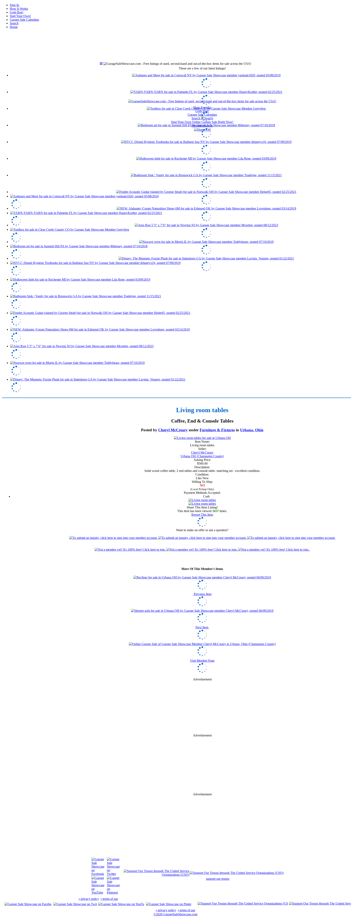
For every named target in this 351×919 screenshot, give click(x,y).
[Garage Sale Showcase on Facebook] (97, 874)
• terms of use (109, 899)
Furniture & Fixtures (217, 430)
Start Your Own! (20, 16)
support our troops (217, 878)
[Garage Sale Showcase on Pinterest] (113, 892)
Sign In (14, 5)
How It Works (19, 8)
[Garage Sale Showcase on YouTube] (97, 892)
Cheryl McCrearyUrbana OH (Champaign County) (202, 454)
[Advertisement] (202, 162)
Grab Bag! (16, 12)
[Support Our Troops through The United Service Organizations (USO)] (156, 874)
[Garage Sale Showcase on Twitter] (113, 874)
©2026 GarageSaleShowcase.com (175, 914)
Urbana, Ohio (251, 430)
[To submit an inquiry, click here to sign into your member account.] (202, 538)
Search (14, 23)
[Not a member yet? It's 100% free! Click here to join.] (202, 549)
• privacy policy (89, 899)
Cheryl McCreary (173, 430)
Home (14, 27)
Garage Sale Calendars (24, 19)
